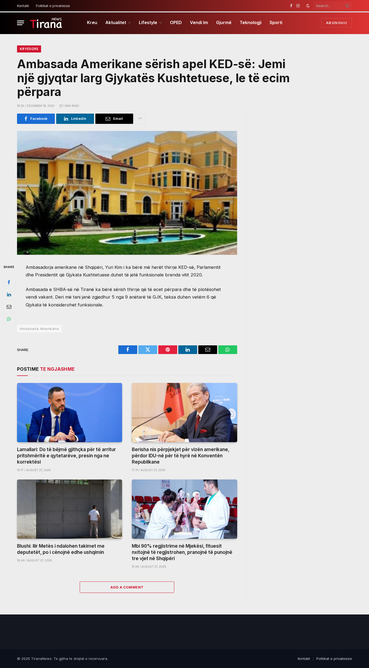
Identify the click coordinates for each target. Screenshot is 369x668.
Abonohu (336, 23)
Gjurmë (224, 22)
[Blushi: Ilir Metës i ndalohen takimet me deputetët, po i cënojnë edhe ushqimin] (69, 509)
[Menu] (20, 23)
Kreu (92, 22)
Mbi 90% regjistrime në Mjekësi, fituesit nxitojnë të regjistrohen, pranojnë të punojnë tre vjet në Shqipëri (182, 552)
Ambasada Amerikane (39, 328)
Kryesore (29, 49)
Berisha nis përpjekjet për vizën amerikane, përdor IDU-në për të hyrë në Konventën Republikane (180, 456)
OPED (176, 22)
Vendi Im (199, 22)
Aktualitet (115, 22)
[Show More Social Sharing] (140, 119)
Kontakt (23, 6)
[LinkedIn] (9, 294)
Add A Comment (126, 587)
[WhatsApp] (9, 319)
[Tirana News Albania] (46, 23)
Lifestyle (148, 22)
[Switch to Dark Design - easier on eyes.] (308, 6)
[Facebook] (9, 282)
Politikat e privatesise (53, 6)
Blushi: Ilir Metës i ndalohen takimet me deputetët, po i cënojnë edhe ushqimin (61, 549)
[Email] (9, 306)
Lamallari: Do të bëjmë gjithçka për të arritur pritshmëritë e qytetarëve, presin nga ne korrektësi (66, 456)
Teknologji (250, 22)
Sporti (276, 22)
